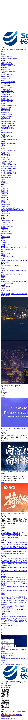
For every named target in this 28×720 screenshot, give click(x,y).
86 (12, 625)
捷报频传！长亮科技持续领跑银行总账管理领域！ (14, 513)
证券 (4, 274)
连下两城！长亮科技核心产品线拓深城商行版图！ (14, 471)
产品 (2, 277)
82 (7, 625)
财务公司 (3, 655)
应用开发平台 (10, 247)
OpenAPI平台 (17, 247)
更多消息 (3, 662)
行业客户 (3, 253)
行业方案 (3, 51)
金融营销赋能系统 (8, 249)
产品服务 (3, 145)
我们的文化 (4, 256)
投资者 (2, 258)
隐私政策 (8, 718)
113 (15, 625)
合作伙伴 (3, 251)
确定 (2, 634)
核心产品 (3, 658)
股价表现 (8, 260)
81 (6, 625)
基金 (7, 274)
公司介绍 (3, 49)
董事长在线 (13, 49)
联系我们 (23, 49)
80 (5, 625)
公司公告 (3, 260)
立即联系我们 (19, 646)
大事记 (7, 49)
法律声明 (3, 718)
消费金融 (11, 274)
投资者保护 (6, 262)
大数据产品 (17, 658)
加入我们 (3, 664)
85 (11, 625)
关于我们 (3, 47)
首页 (2, 625)
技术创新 (3, 246)
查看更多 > (3, 440)
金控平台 (16, 274)
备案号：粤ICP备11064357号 (8, 715)
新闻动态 (18, 49)
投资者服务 (19, 664)
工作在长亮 (10, 256)
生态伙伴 (8, 253)
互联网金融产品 (10, 658)
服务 (4, 277)
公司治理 (20, 260)
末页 (17, 625)
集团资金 (21, 274)
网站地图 (13, 718)
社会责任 (8, 664)
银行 (2, 274)
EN (1, 267)
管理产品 (23, 658)
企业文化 (3, 255)
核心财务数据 (14, 260)
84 (9, 625)
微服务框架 (4, 247)
